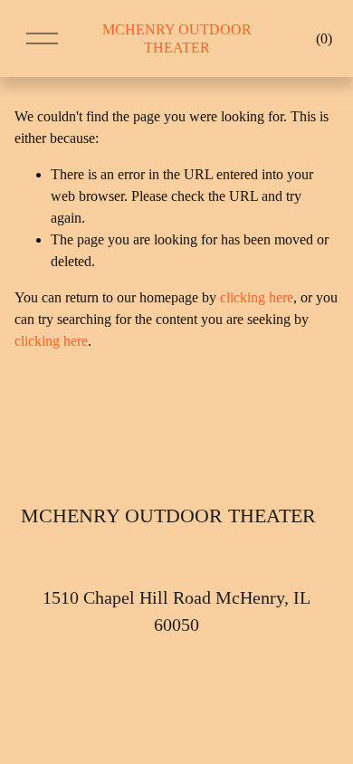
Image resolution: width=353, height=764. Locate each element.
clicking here (256, 297)
